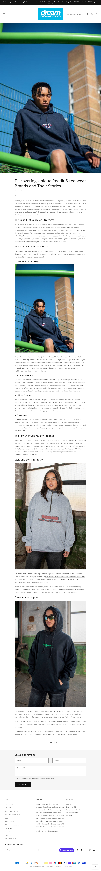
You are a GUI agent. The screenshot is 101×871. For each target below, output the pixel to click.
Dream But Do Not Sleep (23, 357)
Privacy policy (58, 866)
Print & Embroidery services (13, 825)
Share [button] (18, 196)
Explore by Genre (10, 835)
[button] (4, 14)
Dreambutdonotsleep (38, 866)
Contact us (8, 828)
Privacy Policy (9, 821)
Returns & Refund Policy (12, 814)
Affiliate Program (10, 839)
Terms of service (68, 866)
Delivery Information (11, 811)
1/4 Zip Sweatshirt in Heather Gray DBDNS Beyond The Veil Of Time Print (56, 579)
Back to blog (52, 742)
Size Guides (8, 808)
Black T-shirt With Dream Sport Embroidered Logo (42, 368)
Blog (6, 818)
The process (9, 804)
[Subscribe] (38, 850)
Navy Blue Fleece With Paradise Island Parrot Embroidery (65, 577)
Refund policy (49, 866)
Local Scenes (9, 832)
